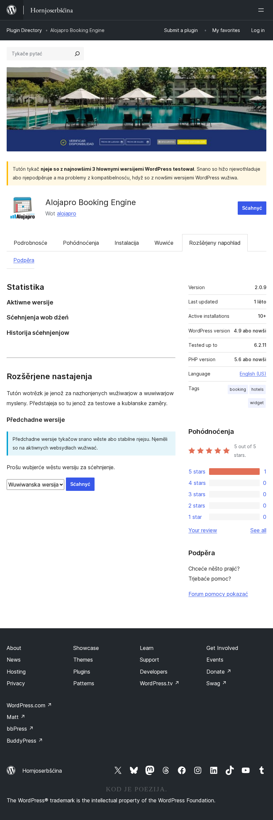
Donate (218, 671)
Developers (153, 671)
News (14, 659)
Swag (216, 683)
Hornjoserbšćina (42, 770)
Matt (16, 717)
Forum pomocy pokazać (218, 594)
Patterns (83, 683)
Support (149, 659)
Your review (202, 530)
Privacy (16, 683)
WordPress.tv (159, 683)
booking (238, 389)
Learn (146, 648)
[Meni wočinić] (262, 10)
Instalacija (127, 242)
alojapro (66, 213)
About (14, 648)
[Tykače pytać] (77, 53)
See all (258, 530)
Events (214, 659)
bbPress (20, 728)
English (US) (253, 373)
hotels (257, 389)
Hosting (16, 671)
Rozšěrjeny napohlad (215, 242)
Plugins (81, 671)
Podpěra (23, 260)
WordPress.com (29, 705)
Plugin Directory (24, 30)
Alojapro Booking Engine (90, 202)
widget (257, 402)
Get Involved (222, 648)
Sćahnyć (252, 208)
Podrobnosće (30, 242)
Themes (83, 659)
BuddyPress (25, 740)
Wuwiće (163, 242)
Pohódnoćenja (81, 242)
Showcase (86, 648)
